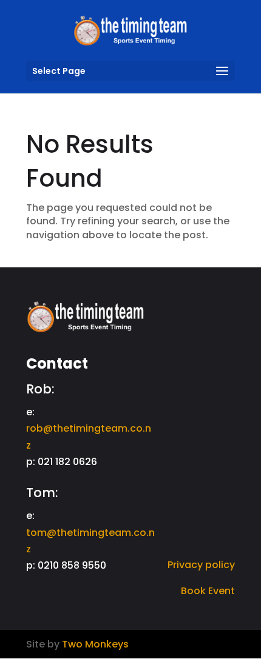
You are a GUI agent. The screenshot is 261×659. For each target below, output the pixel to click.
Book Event (208, 591)
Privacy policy (201, 565)
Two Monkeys (95, 644)
